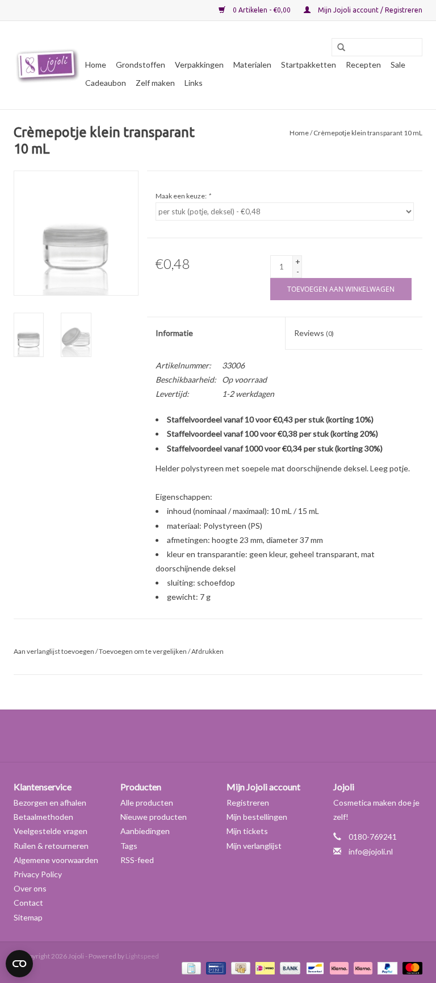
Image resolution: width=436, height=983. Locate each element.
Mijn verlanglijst (254, 846)
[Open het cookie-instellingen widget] (19, 959)
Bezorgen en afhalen (50, 802)
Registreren (248, 802)
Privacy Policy (38, 874)
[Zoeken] (337, 47)
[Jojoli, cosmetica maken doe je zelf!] (48, 65)
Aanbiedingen (145, 831)
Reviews (314, 333)
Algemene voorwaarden (56, 860)
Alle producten (146, 802)
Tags (128, 846)
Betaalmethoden (43, 817)
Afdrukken (207, 651)
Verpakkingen (199, 64)
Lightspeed (142, 956)
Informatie (174, 333)
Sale (398, 64)
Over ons (30, 888)
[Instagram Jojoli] (238, 736)
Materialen (252, 64)
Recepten (363, 64)
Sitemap (28, 917)
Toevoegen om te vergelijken (143, 651)
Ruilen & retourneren (51, 846)
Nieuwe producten (153, 817)
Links (194, 83)
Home (95, 64)
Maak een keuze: (183, 196)
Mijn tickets (247, 831)
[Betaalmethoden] (190, 967)
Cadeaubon (105, 83)
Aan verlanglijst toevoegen (54, 651)
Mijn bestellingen (257, 817)
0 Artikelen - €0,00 (261, 10)
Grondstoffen (140, 64)
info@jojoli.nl (371, 851)
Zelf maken (155, 83)
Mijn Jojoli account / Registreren (369, 10)
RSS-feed (137, 860)
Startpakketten (308, 64)
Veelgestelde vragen (50, 831)
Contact (28, 902)
